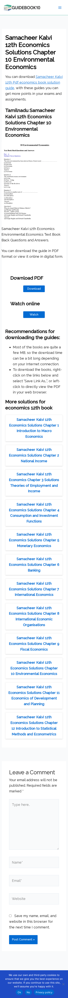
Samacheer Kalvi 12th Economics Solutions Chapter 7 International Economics (34, 589)
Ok (19, 992)
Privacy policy (44, 992)
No (28, 992)
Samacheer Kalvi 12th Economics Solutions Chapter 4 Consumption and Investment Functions (34, 512)
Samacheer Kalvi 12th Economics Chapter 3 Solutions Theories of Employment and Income (34, 482)
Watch (34, 314)
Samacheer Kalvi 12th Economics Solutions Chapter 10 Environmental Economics (34, 668)
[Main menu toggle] (59, 7)
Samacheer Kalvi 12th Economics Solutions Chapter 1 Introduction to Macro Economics (34, 428)
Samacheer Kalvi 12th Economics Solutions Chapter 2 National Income (34, 455)
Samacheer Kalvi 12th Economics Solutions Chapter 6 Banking (34, 564)
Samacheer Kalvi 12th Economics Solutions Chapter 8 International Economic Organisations (34, 616)
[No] (63, 984)
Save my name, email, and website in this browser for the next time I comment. (32, 921)
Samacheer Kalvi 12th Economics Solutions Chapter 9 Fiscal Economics (34, 643)
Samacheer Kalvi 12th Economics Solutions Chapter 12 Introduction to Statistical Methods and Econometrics (34, 725)
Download (34, 288)
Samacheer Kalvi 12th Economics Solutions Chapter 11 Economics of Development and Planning (34, 695)
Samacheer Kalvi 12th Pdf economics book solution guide (34, 82)
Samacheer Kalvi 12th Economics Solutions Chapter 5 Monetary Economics (34, 540)
